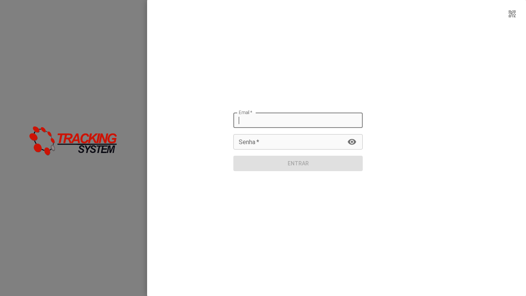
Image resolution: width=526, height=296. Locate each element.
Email (245, 112)
